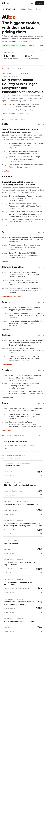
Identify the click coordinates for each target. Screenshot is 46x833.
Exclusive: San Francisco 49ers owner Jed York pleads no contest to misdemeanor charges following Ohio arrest (25, 213)
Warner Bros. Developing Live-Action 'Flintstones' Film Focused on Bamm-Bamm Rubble (26, 350)
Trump (5, 403)
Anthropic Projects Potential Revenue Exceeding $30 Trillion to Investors (24, 385)
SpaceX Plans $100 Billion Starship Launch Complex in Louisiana (20, 130)
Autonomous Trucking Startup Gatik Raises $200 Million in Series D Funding (26, 392)
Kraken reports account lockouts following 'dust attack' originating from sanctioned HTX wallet (26, 323)
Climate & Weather (13, 267)
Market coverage (36, 45)
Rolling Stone (14, 113)
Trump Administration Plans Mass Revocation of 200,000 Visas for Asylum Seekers (25, 206)
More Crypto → (7, 330)
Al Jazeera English (14, 110)
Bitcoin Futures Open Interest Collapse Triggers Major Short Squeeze (24, 308)
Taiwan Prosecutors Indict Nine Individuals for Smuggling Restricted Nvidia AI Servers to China (26, 239)
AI (3, 231)
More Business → (8, 226)
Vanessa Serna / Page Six (13, 73)
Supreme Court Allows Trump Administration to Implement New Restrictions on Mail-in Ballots (25, 424)
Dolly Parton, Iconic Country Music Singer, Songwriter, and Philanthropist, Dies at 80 (22, 86)
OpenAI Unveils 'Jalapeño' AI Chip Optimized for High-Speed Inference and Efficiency (25, 255)
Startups (7, 370)
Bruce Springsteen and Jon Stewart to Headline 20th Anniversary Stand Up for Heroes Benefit (24, 358)
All (5, 3)
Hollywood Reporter (29, 110)
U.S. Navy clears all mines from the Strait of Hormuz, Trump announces (26, 220)
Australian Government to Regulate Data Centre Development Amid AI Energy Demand (25, 290)
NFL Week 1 (10, 9)
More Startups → (8, 398)
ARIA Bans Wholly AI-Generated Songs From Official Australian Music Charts (24, 159)
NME (22, 113)
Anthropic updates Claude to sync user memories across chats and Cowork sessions (24, 247)
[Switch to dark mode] (32, 3)
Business (7, 176)
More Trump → (7, 431)
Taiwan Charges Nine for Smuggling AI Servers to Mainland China (24, 152)
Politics (23, 9)
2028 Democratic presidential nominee (20, 485)
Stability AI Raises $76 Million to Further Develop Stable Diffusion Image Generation (25, 377)
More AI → (6, 261)
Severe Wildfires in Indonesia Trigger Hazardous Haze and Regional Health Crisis (23, 282)
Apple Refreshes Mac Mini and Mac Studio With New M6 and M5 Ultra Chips (26, 145)
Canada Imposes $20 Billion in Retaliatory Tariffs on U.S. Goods (18, 183)
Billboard (5, 113)
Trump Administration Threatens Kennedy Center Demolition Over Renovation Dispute (25, 198)
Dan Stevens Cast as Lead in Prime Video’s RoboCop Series (26, 166)
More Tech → (7, 171)
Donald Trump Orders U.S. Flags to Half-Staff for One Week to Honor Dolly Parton (25, 416)
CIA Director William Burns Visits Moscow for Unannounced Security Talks (25, 409)
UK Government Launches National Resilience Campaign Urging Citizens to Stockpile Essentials (24, 274)
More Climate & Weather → (12, 297)
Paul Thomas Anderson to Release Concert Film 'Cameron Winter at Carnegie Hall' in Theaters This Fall (26, 342)
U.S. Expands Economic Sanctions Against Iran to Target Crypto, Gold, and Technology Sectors (26, 315)
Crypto (38, 9)
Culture (6, 335)
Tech (5, 123)
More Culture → (8, 365)
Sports (30, 9)
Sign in (39, 3)
